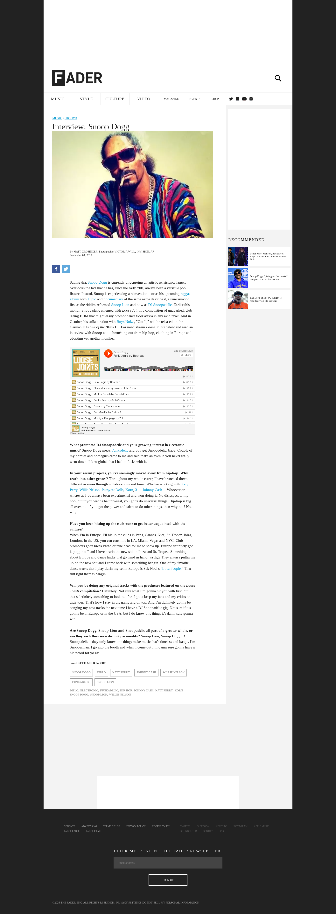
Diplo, (74, 690)
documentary (113, 299)
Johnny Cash (152, 490)
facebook (237, 98)
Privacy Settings (129, 902)
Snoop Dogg (97, 282)
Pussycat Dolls (112, 490)
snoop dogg (81, 672)
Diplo (91, 299)
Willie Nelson (90, 490)
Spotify (208, 831)
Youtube (221, 826)
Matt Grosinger (85, 251)
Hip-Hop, (126, 690)
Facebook (203, 826)
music (57, 118)
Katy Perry (121, 672)
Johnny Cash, (144, 690)
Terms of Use (111, 826)
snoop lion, (99, 694)
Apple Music (261, 826)
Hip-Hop (71, 118)
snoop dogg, (79, 694)
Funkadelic (120, 450)
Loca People (171, 568)
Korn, (179, 690)
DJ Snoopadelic (160, 305)
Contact (69, 826)
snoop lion (105, 682)
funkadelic (81, 682)
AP (152, 251)
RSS (222, 831)
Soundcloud (188, 831)
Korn (129, 490)
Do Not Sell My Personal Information (170, 902)
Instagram (241, 826)
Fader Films (93, 831)
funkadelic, (109, 690)
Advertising (89, 826)
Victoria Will (125, 251)
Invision (143, 251)
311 (138, 490)
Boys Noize (125, 322)
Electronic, (89, 690)
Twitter (231, 98)
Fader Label (72, 831)
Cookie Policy (161, 826)
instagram (251, 98)
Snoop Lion (120, 305)
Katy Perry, (164, 690)
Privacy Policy (136, 826)
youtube (244, 98)
